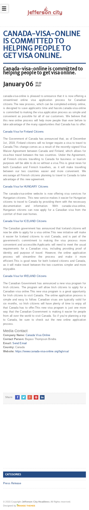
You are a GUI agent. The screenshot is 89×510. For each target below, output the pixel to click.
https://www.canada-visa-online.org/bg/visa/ (42, 351)
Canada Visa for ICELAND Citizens (25, 221)
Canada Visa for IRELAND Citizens (25, 276)
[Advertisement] (34, 439)
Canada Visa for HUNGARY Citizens (25, 186)
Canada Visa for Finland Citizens (23, 131)
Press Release (12, 483)
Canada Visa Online (38, 335)
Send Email (19, 343)
